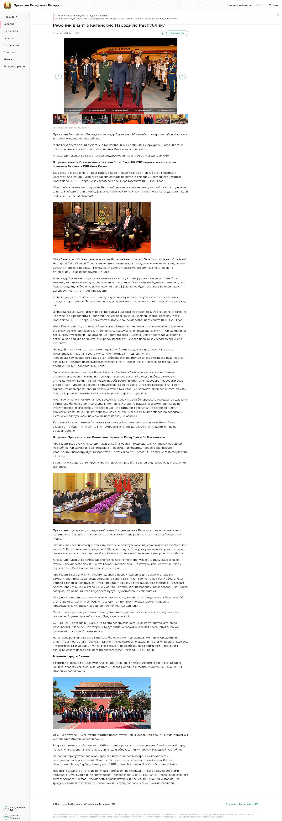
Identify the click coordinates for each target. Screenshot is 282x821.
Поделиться (177, 33)
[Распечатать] (162, 33)
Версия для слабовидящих (239, 5)
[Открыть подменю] (26, 17)
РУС (259, 5)
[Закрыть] (278, 14)
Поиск (275, 5)
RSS (256, 804)
